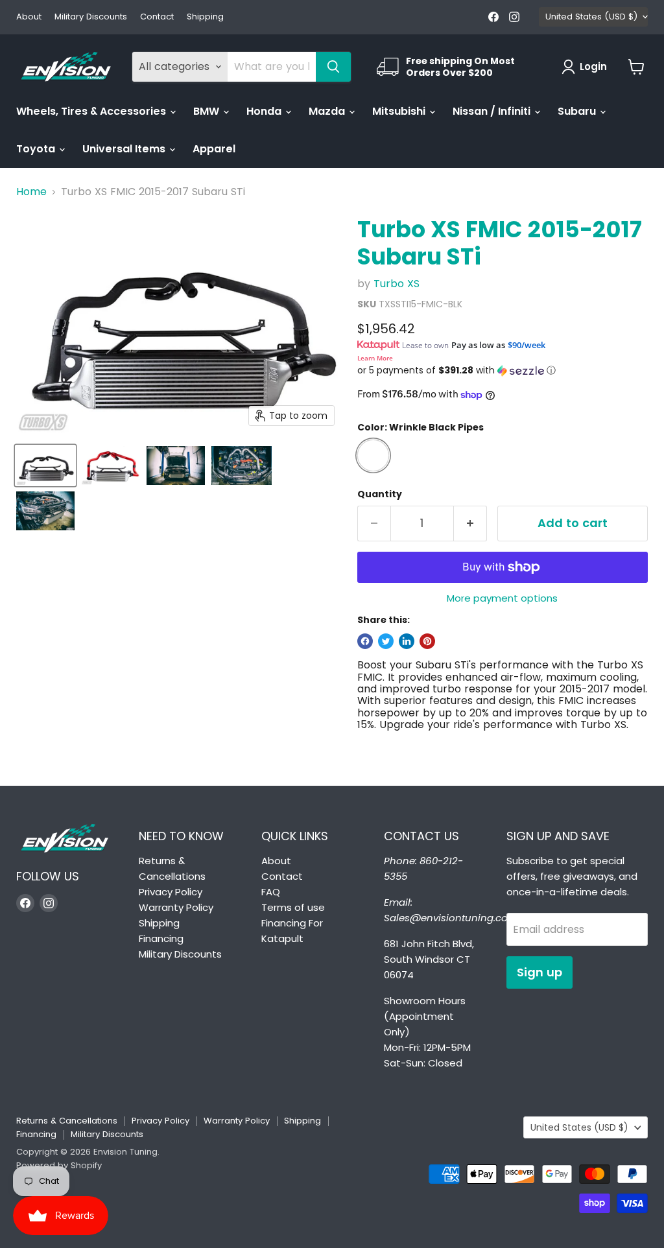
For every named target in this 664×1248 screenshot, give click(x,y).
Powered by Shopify (59, 1165)
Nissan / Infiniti (493, 111)
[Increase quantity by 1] (470, 523)
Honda (265, 111)
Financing (161, 938)
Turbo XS (397, 283)
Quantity (379, 494)
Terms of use (293, 907)
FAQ (270, 892)
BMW (207, 111)
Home (31, 192)
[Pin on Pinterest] (427, 641)
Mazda (328, 111)
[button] (502, 370)
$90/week (526, 345)
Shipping (205, 17)
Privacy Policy (170, 892)
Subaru (578, 111)
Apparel (214, 148)
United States (591, 16)
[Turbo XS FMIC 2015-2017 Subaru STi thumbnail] (45, 465)
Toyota (37, 148)
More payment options (502, 598)
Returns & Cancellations (66, 1120)
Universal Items (125, 148)
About (29, 17)
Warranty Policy (176, 907)
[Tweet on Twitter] (386, 641)
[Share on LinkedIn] (406, 641)
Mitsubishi (400, 111)
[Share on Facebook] (365, 641)
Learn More (375, 357)
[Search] (333, 67)
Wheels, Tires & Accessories (92, 111)
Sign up (539, 972)
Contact (157, 17)
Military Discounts (90, 17)
